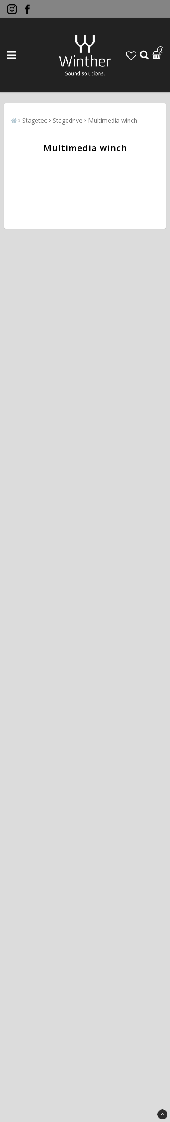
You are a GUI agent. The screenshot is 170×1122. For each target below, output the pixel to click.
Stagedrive (67, 120)
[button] (131, 55)
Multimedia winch (112, 120)
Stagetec (34, 120)
